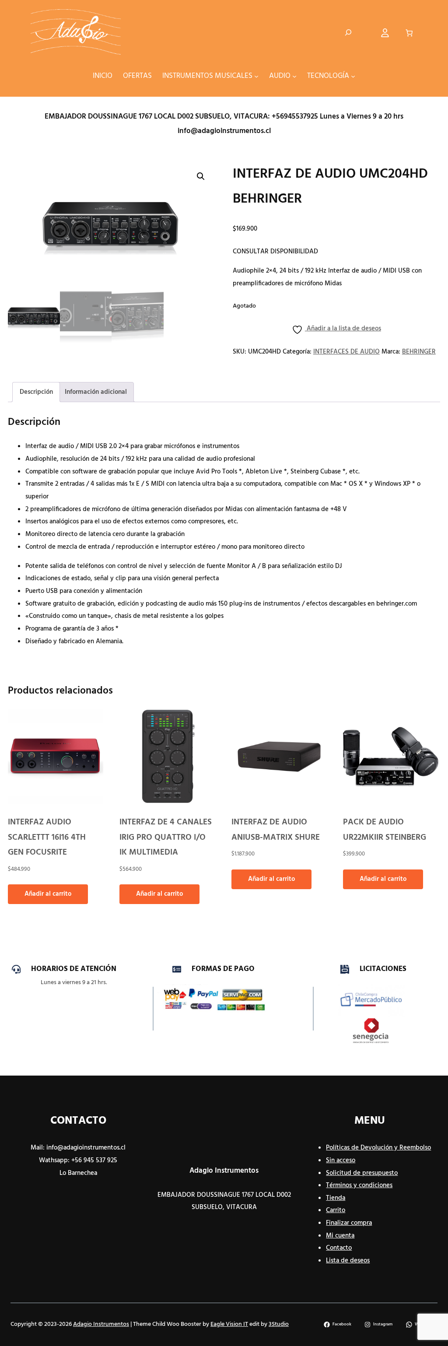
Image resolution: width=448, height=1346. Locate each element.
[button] (201, 176)
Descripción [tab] (36, 392)
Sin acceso (340, 1160)
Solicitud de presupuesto (362, 1173)
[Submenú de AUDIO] (294, 76)
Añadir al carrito (47, 894)
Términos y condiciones (359, 1185)
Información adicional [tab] (96, 392)
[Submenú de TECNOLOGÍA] (353, 76)
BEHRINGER (419, 352)
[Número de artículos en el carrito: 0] (408, 33)
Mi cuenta (340, 1235)
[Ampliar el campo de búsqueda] (348, 33)
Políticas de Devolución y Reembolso (378, 1148)
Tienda (335, 1198)
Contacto (339, 1248)
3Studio (279, 1324)
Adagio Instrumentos (224, 1171)
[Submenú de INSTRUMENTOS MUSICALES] (256, 76)
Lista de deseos (348, 1260)
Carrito (335, 1210)
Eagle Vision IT (229, 1324)
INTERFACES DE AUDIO (346, 352)
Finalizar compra (349, 1223)
